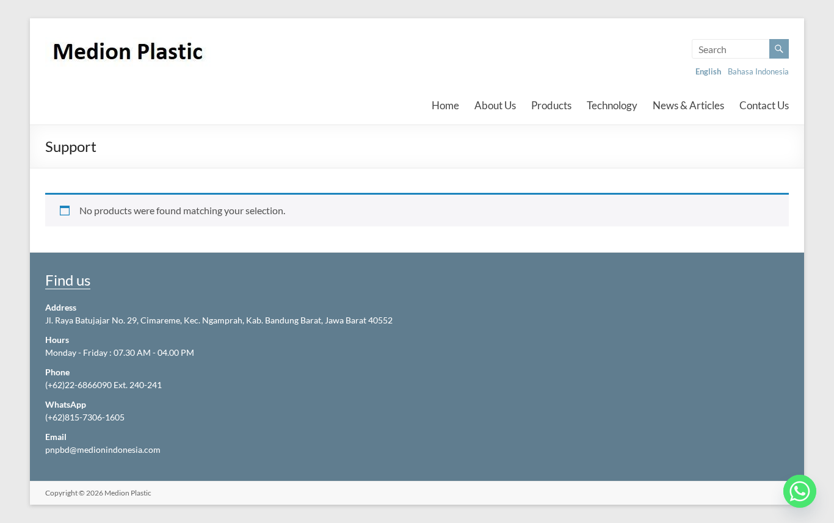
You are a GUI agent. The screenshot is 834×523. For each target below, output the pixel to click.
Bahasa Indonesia (758, 71)
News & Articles (688, 105)
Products (551, 105)
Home (445, 105)
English (708, 71)
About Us (495, 105)
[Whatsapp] (799, 491)
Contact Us (764, 105)
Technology (612, 105)
